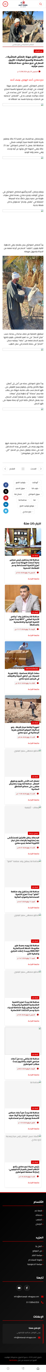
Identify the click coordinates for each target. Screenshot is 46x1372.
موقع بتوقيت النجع (27, 506)
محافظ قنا (22, 500)
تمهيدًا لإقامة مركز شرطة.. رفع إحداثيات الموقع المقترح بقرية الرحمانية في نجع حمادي (25, 729)
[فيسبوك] (27, 1288)
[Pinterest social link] (5, 498)
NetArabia (13, 1360)
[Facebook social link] (5, 485)
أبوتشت (35, 482)
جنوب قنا (35, 488)
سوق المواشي (34, 494)
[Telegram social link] (5, 511)
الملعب (39, 1219)
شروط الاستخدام (35, 1260)
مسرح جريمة (33, 833)
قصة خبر (35, 555)
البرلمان (39, 1224)
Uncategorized (32, 668)
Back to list (23, 468)
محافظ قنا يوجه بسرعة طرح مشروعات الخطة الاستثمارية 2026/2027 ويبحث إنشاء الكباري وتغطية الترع (24, 950)
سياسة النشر (37, 1255)
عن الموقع (37, 1251)
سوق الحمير (20, 488)
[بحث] (41, 4)
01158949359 (32, 1302)
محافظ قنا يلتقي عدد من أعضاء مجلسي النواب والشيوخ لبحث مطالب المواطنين (25, 1061)
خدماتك (39, 1215)
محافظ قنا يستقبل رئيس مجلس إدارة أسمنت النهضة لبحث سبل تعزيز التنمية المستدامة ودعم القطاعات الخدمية (24, 564)
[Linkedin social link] (5, 504)
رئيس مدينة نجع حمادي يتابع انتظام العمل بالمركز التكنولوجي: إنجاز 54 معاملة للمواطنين (24, 1169)
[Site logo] (23, 4)
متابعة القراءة (33, 578)
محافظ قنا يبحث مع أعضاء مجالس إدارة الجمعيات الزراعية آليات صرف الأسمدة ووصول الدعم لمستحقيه (23, 1115)
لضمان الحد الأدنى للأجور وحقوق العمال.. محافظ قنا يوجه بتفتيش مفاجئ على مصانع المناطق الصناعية (24, 785)
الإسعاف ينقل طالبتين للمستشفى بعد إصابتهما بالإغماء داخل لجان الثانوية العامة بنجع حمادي (23, 840)
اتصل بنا (38, 1246)
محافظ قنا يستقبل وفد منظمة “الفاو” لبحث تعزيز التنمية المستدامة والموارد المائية (25, 894)
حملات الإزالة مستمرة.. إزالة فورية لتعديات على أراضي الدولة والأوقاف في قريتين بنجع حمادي (23, 676)
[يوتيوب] (19, 1288)
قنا (34, 500)
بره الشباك (38, 51)
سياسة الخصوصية (34, 1264)
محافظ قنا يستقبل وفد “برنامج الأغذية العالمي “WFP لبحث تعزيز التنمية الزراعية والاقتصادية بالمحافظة (24, 621)
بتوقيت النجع (20, 482)
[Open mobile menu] (5, 4)
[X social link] (5, 491)
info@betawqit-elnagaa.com (26, 1296)
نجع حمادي (27, 511)
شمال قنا (18, 494)
